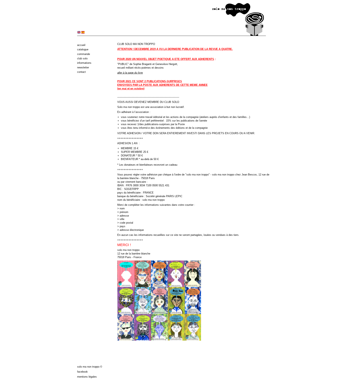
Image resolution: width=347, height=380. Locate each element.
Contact (81, 71)
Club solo (82, 58)
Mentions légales (87, 376)
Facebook (82, 371)
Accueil (81, 45)
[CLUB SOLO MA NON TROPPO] (83, 32)
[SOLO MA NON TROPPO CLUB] (79, 32)
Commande (83, 54)
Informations (84, 62)
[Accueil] (171, 34)
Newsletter (83, 67)
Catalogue (82, 49)
